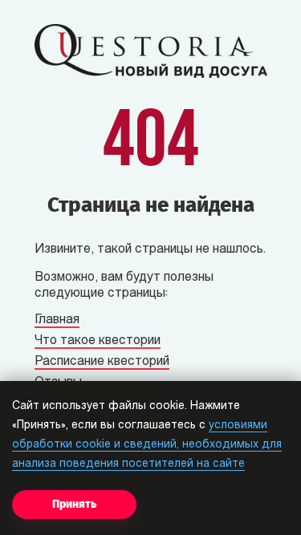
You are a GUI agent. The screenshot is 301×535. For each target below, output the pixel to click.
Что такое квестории (98, 340)
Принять (74, 504)
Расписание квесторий (102, 361)
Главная (57, 320)
